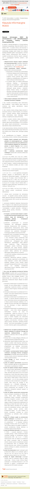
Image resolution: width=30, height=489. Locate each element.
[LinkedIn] (23, 10)
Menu (5, 13)
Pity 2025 (2, 485)
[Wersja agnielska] (26, 10)
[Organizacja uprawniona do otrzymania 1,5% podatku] (10, 10)
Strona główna (10, 18)
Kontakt (14, 481)
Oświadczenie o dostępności (11, 483)
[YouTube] (19, 10)
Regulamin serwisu (22, 483)
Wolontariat (3, 483)
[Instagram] (17, 10)
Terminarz (19, 481)
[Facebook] (15, 10)
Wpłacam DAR (12, 7)
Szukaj (17, 7)
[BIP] (28, 10)
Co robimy (16, 18)
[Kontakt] (13, 10)
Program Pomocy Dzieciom (11, 469)
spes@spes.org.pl (20, 66)
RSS (6, 485)
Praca (23, 481)
